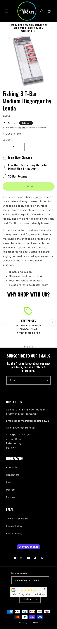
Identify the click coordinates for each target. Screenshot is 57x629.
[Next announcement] (51, 28)
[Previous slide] (5, 323)
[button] (6, 11)
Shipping (22, 128)
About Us (11, 467)
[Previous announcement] (6, 28)
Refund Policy (14, 533)
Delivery (10, 489)
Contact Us (12, 474)
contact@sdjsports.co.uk (33, 420)
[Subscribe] (46, 380)
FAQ (8, 482)
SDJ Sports (33, 623)
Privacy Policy (14, 525)
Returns (10, 497)
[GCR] (13, 590)
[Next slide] (52, 323)
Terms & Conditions (17, 518)
